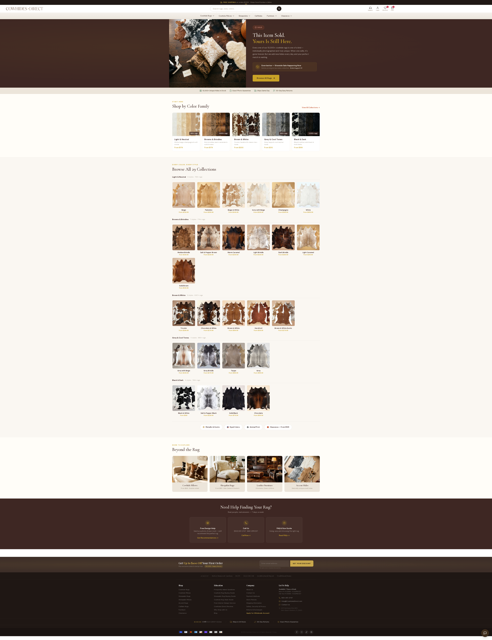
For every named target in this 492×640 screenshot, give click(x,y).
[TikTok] (306, 632)
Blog (215, 613)
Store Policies (251, 600)
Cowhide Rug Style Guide (223, 600)
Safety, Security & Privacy (256, 606)
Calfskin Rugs (183, 606)
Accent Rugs (183, 603)
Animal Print (255, 427)
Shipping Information (254, 603)
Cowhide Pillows (185, 593)
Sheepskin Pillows (185, 600)
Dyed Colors (235, 427)
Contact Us (250, 593)
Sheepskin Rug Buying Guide (225, 596)
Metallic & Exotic (213, 427)
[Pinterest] (311, 632)
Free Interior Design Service (224, 603)
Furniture (182, 610)
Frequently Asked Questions (224, 589)
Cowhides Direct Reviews (223, 606)
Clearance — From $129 (279, 427)
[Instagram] (302, 632)
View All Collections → (311, 107)
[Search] (279, 8)
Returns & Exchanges (254, 610)
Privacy (274, 632)
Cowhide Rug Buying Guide (224, 593)
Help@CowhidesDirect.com (291, 601)
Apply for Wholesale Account (257, 613)
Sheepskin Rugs (184, 596)
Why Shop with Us (220, 610)
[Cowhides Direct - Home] (24, 8)
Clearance (183, 613)
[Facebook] (297, 632)
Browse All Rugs (264, 78)
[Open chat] (485, 633)
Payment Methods (253, 596)
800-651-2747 (287, 598)
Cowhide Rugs (184, 589)
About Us (249, 589)
